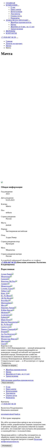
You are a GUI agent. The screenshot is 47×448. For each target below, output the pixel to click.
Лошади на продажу (9, 365)
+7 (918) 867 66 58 (8, 37)
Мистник (5, 341)
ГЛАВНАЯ (10, 3)
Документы (15, 14)
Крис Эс (4, 293)
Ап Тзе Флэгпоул (8, 334)
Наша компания (7, 383)
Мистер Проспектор (9, 322)
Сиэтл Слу (5, 327)
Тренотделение (17, 29)
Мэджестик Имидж (9, 339)
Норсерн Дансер (7, 308)
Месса (3, 305)
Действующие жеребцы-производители (17, 380)
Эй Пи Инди (6, 298)
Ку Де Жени (6, 296)
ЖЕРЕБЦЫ (10, 31)
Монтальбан (6, 303)
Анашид (4, 284)
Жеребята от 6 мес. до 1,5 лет (22, 27)
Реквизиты (15, 18)
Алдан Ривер (6, 274)
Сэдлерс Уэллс (7, 288)
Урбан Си (5, 291)
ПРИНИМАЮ (6, 446)
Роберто (4, 317)
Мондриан (5, 336)
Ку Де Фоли (6, 324)
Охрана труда (16, 16)
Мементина (5, 286)
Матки (13, 24)
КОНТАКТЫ (11, 33)
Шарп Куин (6, 320)
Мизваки (4, 312)
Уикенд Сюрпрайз (8, 329)
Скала (3, 344)
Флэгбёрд (5, 300)
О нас (13, 7)
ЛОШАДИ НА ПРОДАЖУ (17, 20)
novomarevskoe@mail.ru (10, 414)
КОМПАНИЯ (11, 5)
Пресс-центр (16, 9)
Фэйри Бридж (6, 310)
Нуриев (4, 332)
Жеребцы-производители (21, 22)
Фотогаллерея (16, 12)
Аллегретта (5, 315)
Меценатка (5, 276)
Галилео (4, 279)
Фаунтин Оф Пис (8, 281)
